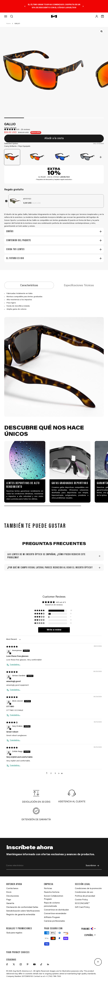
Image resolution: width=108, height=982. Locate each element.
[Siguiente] (83, 6)
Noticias (48, 888)
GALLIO (17, 23)
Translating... (15, 665)
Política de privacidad (85, 896)
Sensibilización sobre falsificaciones (23, 911)
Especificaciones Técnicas (79, 285)
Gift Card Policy (82, 907)
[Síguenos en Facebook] (7, 964)
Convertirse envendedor (55, 914)
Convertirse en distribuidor (56, 910)
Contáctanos (12, 888)
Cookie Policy (81, 900)
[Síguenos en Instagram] (20, 964)
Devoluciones (12, 896)
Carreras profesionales (54, 921)
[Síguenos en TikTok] (41, 964)
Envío (8, 892)
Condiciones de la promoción (88, 888)
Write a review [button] (54, 630)
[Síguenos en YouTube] (34, 964)
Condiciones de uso (84, 892)
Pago (8, 900)
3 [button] (55, 773)
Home (8, 23)
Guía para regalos (14, 933)
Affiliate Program (52, 917)
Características (29, 285)
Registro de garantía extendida (20, 915)
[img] (12, 647)
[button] (10, 130)
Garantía (10, 903)
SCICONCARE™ (82, 903)
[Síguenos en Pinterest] (27, 964)
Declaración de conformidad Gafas (22, 907)
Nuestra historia (51, 892)
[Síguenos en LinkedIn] (48, 964)
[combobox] (88, 928)
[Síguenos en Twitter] (14, 964)
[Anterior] (24, 6)
